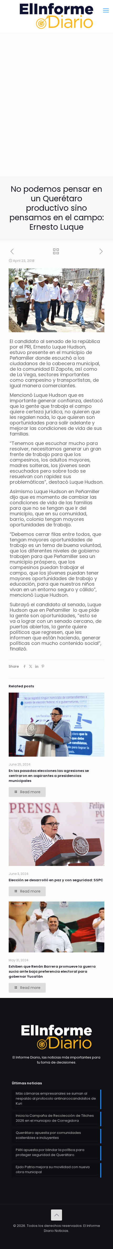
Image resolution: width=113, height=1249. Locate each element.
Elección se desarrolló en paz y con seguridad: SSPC (56, 880)
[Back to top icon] (56, 1215)
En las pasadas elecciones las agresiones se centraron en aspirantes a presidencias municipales (49, 775)
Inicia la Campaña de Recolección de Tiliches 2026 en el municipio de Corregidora (55, 1118)
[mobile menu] (105, 10)
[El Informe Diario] (56, 16)
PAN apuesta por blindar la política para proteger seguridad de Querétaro (50, 1152)
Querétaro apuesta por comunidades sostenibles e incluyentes (48, 1135)
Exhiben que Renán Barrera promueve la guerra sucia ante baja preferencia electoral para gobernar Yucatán (52, 971)
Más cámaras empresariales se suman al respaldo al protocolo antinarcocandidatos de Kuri (56, 1098)
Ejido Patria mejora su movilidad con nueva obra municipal (53, 1169)
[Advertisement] (56, 117)
